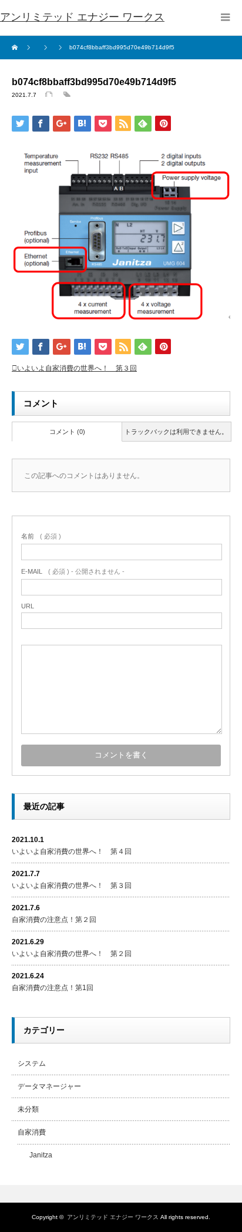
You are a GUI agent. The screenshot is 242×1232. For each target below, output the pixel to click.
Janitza (40, 1155)
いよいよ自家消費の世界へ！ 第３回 (77, 368)
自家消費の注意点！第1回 (52, 988)
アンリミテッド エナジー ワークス (82, 17)
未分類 (28, 1109)
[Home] (16, 47)
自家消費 (32, 1132)
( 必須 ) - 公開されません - (73, 571)
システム (32, 1063)
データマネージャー (49, 1086)
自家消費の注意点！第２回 (54, 919)
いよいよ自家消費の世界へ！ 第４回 (72, 851)
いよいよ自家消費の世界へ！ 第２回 (72, 954)
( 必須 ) (41, 536)
